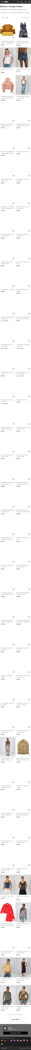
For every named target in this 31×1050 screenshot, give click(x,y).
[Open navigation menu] (2, 2)
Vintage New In (5, 12)
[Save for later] (13, 38)
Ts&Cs (29, 1048)
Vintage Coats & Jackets (17, 12)
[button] (2, 1040)
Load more (15, 1019)
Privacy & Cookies (23, 1048)
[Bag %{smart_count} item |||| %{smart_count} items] (29, 2)
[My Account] (22, 2)
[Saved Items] (25, 2)
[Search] (18, 2)
